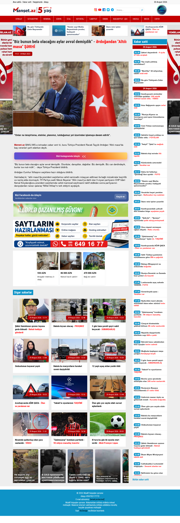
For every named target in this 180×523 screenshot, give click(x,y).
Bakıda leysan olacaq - (148, 435)
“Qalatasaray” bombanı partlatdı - (148, 314)
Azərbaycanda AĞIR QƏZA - (149, 246)
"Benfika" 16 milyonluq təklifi (148, 72)
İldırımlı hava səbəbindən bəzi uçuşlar (149, 343)
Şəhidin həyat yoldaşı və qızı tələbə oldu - (149, 136)
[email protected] (97, 499)
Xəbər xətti (27, 2)
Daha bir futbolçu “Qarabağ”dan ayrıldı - (147, 173)
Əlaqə (46, 2)
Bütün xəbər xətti (141, 479)
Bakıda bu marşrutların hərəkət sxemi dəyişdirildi (148, 416)
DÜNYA (58, 19)
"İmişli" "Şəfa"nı (149, 145)
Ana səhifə (17, 2)
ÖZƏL (69, 19)
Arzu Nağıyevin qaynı (150, 106)
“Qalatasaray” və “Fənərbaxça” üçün (148, 237)
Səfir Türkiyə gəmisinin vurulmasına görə (148, 256)
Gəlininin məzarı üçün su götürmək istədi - (150, 398)
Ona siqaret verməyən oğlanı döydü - (147, 228)
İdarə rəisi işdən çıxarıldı (149, 201)
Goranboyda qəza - (146, 292)
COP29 (157, 19)
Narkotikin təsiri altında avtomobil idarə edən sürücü (149, 303)
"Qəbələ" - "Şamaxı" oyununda (149, 219)
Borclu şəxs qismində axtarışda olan (149, 380)
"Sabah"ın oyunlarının (148, 370)
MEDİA (146, 19)
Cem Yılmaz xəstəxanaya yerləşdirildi (149, 127)
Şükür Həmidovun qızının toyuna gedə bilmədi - (149, 445)
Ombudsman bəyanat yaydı (147, 426)
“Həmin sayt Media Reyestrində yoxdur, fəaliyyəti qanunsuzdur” (147, 183)
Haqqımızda (37, 2)
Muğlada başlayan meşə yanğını (148, 352)
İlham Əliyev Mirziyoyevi (148, 455)
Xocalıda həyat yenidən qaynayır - (149, 193)
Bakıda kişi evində (148, 154)
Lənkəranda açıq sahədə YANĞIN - (149, 283)
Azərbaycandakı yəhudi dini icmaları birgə (149, 210)
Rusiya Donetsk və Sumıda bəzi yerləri (150, 274)
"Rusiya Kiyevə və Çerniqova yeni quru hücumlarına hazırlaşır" (149, 116)
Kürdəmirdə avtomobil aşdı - (148, 163)
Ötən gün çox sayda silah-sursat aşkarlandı (149, 407)
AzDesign (83, 510)
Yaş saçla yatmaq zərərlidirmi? (145, 63)
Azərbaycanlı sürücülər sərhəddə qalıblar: (148, 96)
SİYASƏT (19, 19)
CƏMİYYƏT (93, 19)
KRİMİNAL (47, 19)
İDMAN (105, 19)
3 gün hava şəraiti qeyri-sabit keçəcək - (148, 361)
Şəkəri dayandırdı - (149, 53)
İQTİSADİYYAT (33, 19)
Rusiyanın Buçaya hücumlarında (146, 389)
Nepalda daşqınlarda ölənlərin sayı (147, 334)
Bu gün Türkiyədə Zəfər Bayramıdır (148, 81)
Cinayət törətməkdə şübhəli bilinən (149, 324)
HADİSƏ (136, 19)
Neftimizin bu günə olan (148, 474)
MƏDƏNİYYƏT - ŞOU (120, 19)
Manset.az (19, 144)
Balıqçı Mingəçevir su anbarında (147, 265)
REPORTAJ (80, 19)
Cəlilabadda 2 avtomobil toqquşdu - (148, 465)
